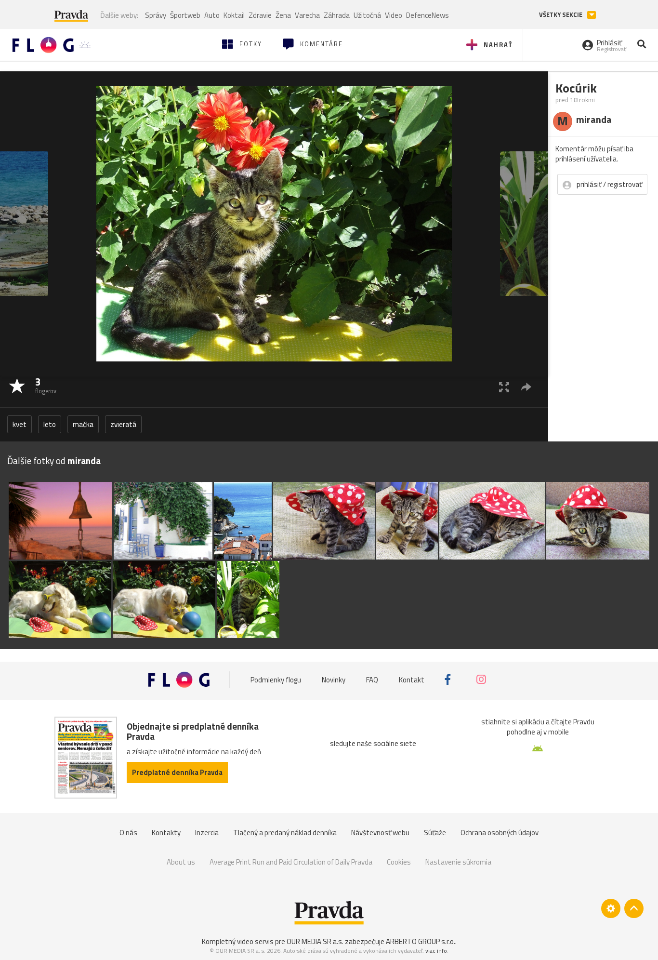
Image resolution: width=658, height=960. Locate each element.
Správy (155, 15)
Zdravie (260, 15)
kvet (19, 424)
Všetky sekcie (561, 14)
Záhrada (337, 15)
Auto (212, 15)
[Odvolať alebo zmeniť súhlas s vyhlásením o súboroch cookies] (610, 908)
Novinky (333, 679)
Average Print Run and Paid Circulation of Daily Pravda (291, 862)
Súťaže (435, 832)
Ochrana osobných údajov (500, 832)
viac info (436, 950)
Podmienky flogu (275, 679)
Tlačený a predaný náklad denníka (285, 832)
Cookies (399, 862)
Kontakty (166, 832)
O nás (128, 832)
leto (49, 424)
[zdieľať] (526, 387)
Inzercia (207, 832)
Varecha (307, 15)
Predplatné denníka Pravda (177, 772)
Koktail (234, 15)
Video (393, 15)
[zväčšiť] (504, 387)
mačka (83, 424)
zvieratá (123, 424)
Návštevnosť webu (380, 832)
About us (181, 862)
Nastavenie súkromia (458, 862)
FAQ (372, 679)
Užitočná (367, 15)
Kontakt (411, 679)
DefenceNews (427, 15)
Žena (283, 15)
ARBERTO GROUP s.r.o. (420, 941)
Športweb (185, 15)
